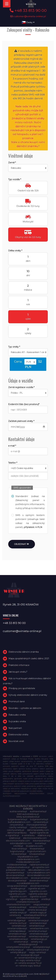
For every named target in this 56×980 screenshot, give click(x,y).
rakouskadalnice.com (39, 870)
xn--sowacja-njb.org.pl (28, 955)
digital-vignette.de (39, 832)
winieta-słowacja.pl (37, 909)
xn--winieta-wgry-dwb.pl (28, 965)
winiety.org (36, 941)
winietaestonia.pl (38, 923)
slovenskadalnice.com (38, 875)
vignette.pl (11, 899)
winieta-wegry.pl (18, 912)
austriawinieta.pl (38, 811)
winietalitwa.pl (19, 925)
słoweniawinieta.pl (39, 886)
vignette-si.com (38, 896)
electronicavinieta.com (35, 838)
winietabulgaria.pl (16, 920)
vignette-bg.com (18, 891)
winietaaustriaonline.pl (35, 915)
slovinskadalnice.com (17, 878)
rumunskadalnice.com (38, 872)
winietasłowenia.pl (18, 939)
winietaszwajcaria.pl (39, 936)
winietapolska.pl (17, 931)
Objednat (20, 544)
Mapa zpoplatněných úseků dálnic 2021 (29, 658)
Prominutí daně (17, 701)
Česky (29, 22)
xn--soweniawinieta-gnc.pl (28, 957)
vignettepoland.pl (29, 899)
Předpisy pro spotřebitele (22, 688)
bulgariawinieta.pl (39, 819)
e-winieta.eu (28, 835)
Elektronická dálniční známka (24, 652)
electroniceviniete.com (18, 840)
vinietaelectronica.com (28, 902)
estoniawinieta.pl (41, 840)
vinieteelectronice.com (18, 904)
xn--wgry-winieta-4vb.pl (28, 960)
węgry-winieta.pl (37, 952)
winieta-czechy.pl (38, 907)
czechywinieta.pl (38, 827)
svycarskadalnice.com (28, 883)
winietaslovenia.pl (17, 933)
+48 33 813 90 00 (30, 10)
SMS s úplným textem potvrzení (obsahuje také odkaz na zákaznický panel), (30, 521)
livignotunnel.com (36, 851)
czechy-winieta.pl (18, 827)
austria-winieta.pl (18, 811)
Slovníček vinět (16, 741)
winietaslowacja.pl (38, 933)
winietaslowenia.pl (16, 936)
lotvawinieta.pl (18, 854)
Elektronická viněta (18, 734)
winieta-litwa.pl (16, 909)
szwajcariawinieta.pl (17, 886)
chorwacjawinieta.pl (36, 824)
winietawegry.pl (39, 939)
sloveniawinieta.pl (15, 875)
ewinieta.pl (40, 843)
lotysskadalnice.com (28, 856)
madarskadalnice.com (28, 859)
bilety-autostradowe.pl (28, 816)
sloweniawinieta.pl (38, 880)
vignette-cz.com (38, 891)
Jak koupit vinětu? (18, 671)
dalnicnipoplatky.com (38, 830)
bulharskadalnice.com (19, 822)
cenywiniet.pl (16, 824)
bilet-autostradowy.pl (28, 814)
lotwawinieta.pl (37, 854)
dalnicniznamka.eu (17, 832)
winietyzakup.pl (18, 952)
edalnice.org (44, 835)
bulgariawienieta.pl (17, 819)
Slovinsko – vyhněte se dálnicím (25, 708)
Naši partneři (15, 728)
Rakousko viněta (17, 714)
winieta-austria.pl (17, 907)
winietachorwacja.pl (38, 920)
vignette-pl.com (17, 894)
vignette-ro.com (18, 896)
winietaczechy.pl (17, 923)
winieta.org (15, 915)
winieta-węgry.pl (38, 912)
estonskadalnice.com (21, 843)
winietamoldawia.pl (17, 928)
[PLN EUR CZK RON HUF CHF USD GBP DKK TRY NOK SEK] (30, 362)
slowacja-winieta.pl (40, 878)
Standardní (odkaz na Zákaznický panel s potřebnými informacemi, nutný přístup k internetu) (30, 502)
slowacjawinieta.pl (17, 880)
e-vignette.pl (12, 835)
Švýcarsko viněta (17, 721)
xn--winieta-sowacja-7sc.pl (28, 963)
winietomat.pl (21, 941)
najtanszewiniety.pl (39, 864)
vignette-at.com (36, 888)
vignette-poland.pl (37, 894)
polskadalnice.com (15, 870)
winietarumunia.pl (38, 931)
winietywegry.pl (15, 949)
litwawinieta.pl (37, 848)
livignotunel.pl (17, 851)
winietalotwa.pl (37, 925)
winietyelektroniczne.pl (18, 947)
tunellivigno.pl (18, 888)
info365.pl (18, 846)
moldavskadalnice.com (28, 862)
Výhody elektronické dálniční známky (28, 695)
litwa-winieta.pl (19, 848)
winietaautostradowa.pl (28, 917)
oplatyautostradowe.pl (18, 867)
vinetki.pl (45, 899)
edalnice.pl (14, 838)
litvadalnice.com (34, 846)
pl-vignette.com (41, 867)
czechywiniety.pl (15, 830)
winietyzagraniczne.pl (38, 949)
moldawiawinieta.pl (17, 864)
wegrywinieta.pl (41, 904)
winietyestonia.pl (41, 947)
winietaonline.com (39, 928)
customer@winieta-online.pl (29, 16)
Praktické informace (19, 665)
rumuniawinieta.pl (15, 872)
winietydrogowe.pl (28, 944)
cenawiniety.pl (40, 822)
